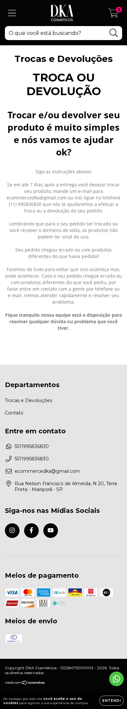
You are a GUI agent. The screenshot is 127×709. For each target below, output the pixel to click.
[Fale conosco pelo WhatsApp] (116, 679)
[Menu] (12, 13)
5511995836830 (32, 446)
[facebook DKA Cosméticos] (31, 530)
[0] (113, 15)
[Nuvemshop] (25, 683)
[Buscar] (113, 33)
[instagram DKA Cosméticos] (12, 530)
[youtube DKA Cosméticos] (50, 530)
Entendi (111, 701)
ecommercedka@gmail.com (47, 471)
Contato (14, 413)
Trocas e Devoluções (28, 400)
